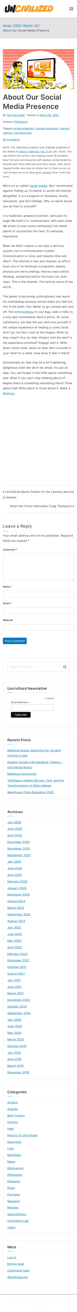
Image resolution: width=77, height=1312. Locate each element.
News (11, 1161)
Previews (13, 1194)
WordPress (38, 1305)
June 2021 (14, 987)
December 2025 (18, 842)
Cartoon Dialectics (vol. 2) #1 (34, 151)
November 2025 (18, 848)
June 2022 (14, 934)
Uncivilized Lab (17, 1221)
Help (10, 1128)
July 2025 (14, 861)
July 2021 (14, 980)
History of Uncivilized (22, 1135)
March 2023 (15, 908)
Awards (12, 1109)
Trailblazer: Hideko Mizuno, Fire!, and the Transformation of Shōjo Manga (35, 783)
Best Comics (16, 1115)
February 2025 (17, 881)
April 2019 (14, 1059)
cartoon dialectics (23, 128)
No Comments (11, 139)
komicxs (8, 132)
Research (13, 1201)
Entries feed (15, 1264)
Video (11, 1227)
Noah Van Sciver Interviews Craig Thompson (41, 506)
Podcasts (13, 1181)
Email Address (20, 702)
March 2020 (15, 1039)
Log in (11, 1257)
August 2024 (16, 901)
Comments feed (18, 1270)
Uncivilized (35, 1301)
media (42, 185)
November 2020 (18, 1000)
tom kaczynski (23, 132)
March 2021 (15, 993)
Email (7, 603)
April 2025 (14, 875)
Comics (12, 1122)
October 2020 (17, 1006)
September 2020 (19, 1013)
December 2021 (18, 960)
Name (7, 586)
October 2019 (16, 1046)
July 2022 (14, 927)
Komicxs (8, 393)
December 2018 (18, 1072)
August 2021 (16, 973)
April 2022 (14, 947)
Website (8, 620)
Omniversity (15, 1168)
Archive (12, 1102)
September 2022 (19, 914)
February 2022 (17, 954)
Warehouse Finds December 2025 (30, 792)
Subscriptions (16, 1214)
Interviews (14, 1142)
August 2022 (16, 921)
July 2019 (14, 1052)
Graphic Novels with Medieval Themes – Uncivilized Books (35, 764)
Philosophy (21, 121)
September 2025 (19, 855)
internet (64, 128)
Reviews (13, 1207)
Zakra (62, 1301)
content (46, 172)
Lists (10, 1148)
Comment (10, 549)
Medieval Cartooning (21, 774)
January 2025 (17, 888)
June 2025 (14, 868)
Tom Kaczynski (16, 115)
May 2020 (14, 1033)
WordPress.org (17, 1277)
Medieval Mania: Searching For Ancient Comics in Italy (34, 753)
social (34, 185)
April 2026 (14, 835)
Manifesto (14, 1155)
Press (11, 1188)
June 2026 (14, 828)
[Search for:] (38, 666)
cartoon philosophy (47, 128)
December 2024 (18, 894)
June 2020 (14, 1026)
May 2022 (14, 940)
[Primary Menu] (71, 8)
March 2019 (15, 1065)
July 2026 (14, 822)
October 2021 (16, 967)
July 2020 (14, 1020)
